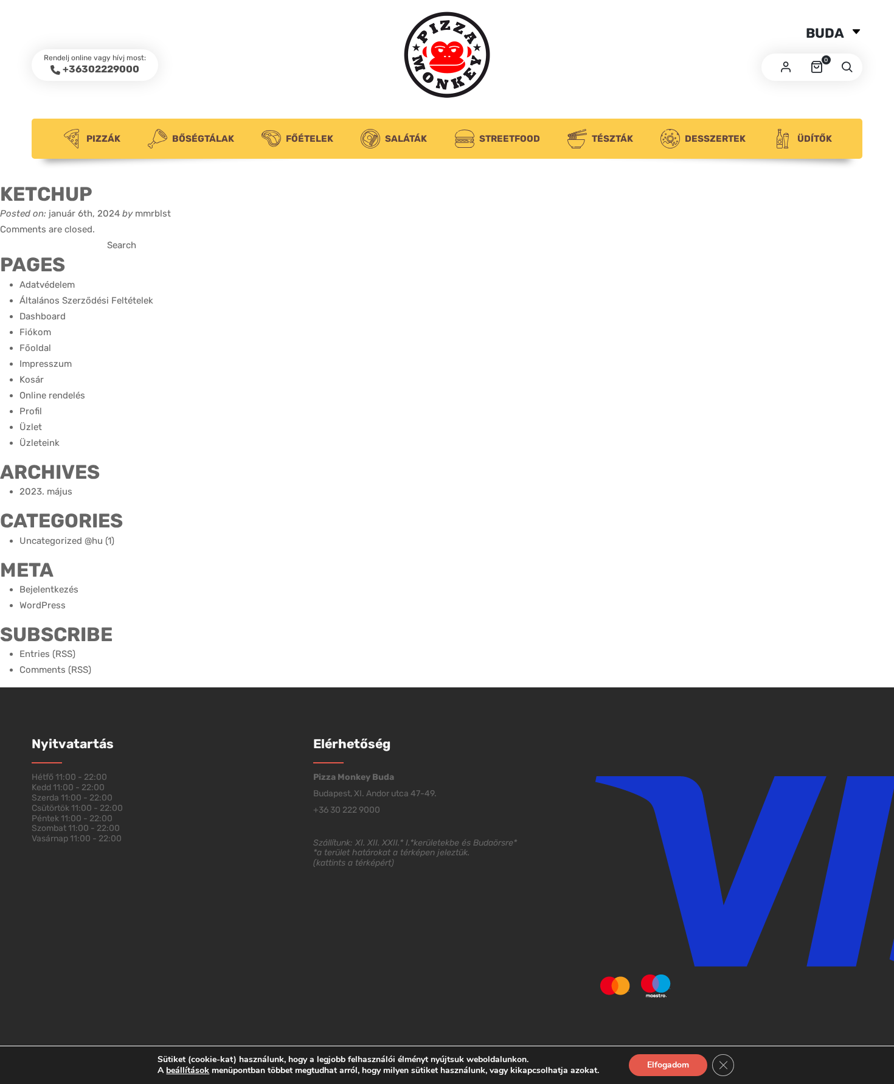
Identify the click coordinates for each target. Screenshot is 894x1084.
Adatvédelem (47, 284)
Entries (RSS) (47, 653)
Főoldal (35, 347)
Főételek (309, 138)
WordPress (42, 605)
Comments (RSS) (55, 669)
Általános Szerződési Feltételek (86, 300)
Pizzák (103, 138)
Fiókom (35, 332)
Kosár (31, 379)
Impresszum (45, 363)
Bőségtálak (203, 138)
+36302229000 (101, 69)
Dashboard (42, 316)
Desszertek (715, 138)
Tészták (612, 138)
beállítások (187, 1070)
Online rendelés (52, 395)
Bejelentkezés (48, 589)
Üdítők (814, 138)
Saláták (406, 138)
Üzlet (30, 427)
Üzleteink (39, 442)
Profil (30, 411)
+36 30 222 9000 (346, 810)
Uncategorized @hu (61, 540)
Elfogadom (668, 1065)
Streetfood (509, 138)
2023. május (45, 491)
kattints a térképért (353, 863)
